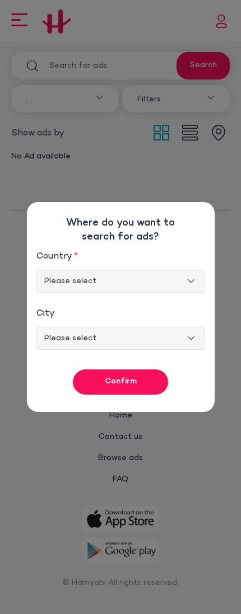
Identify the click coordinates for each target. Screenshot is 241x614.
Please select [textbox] (70, 281)
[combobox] (120, 281)
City (45, 313)
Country (57, 256)
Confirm (121, 381)
